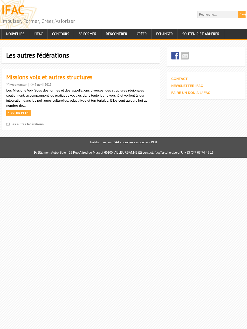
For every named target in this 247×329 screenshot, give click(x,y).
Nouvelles (15, 34)
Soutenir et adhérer (201, 34)
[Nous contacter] (185, 55)
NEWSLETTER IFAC (187, 86)
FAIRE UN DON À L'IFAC (190, 93)
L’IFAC (38, 34)
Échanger (164, 34)
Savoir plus (18, 113)
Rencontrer (116, 34)
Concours (60, 34)
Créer (142, 34)
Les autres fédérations (27, 124)
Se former (87, 34)
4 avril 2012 (42, 84)
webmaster (18, 84)
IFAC (13, 10)
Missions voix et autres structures (49, 77)
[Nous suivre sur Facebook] (175, 55)
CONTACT (179, 79)
